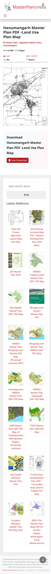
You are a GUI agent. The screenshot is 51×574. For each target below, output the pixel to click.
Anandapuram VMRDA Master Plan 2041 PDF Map (15, 394)
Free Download (19, 160)
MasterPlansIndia (10, 570)
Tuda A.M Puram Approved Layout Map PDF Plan (16, 235)
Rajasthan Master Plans (30, 42)
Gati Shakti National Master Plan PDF (16, 479)
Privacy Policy (41, 570)
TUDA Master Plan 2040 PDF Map (37, 429)
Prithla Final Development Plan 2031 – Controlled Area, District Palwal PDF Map (37, 484)
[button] (5, 16)
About (22, 570)
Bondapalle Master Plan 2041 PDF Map (15, 311)
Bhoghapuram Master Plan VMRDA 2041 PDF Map (36, 348)
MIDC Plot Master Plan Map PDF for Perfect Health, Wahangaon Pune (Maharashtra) (36, 532)
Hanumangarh (10, 45)
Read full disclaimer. (35, 567)
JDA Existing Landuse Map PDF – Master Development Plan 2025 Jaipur (37, 237)
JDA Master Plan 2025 (15, 273)
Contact (30, 570)
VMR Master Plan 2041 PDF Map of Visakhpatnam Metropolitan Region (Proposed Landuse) (15, 437)
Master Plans (12, 42)
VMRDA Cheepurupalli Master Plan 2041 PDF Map (37, 276)
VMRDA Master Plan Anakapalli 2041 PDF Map (37, 394)
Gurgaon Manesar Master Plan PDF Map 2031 (15, 525)
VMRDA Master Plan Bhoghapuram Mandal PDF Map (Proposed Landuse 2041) (15, 353)
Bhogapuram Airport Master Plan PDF (37, 312)
